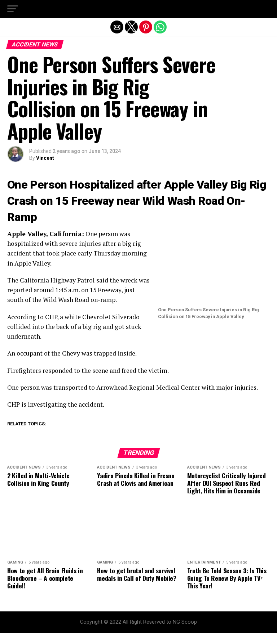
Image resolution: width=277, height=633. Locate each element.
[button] (12, 9)
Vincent (45, 158)
